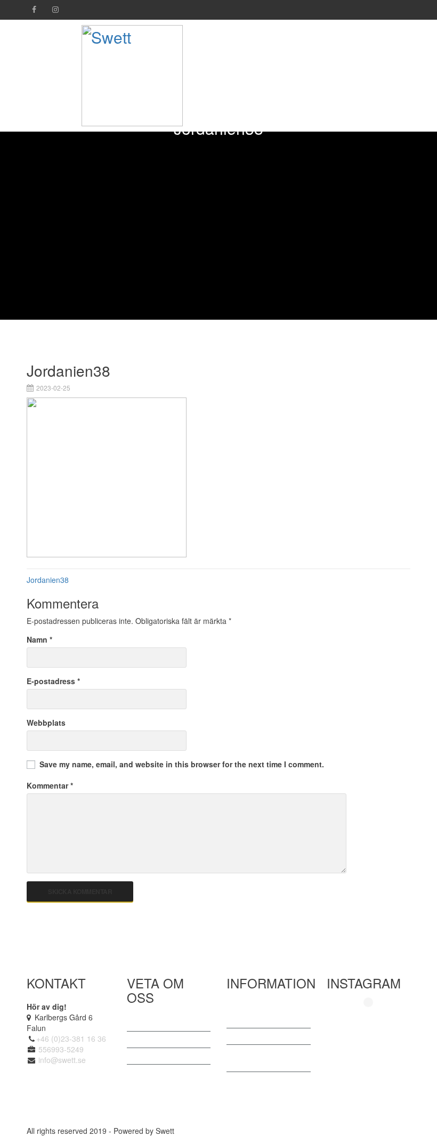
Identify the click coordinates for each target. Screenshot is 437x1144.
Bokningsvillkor (162, 1072)
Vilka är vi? (155, 1023)
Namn (39, 639)
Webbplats (46, 722)
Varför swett (157, 1056)
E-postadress (53, 681)
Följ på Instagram (375, 1020)
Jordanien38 (48, 579)
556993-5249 (61, 1049)
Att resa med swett (168, 1039)
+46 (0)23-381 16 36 (71, 1038)
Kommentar (50, 785)
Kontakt (250, 1080)
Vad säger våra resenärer (262, 1014)
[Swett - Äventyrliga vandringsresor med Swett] (132, 73)
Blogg (246, 1036)
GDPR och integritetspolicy (263, 1058)
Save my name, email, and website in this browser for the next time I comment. (181, 764)
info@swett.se (61, 1059)
